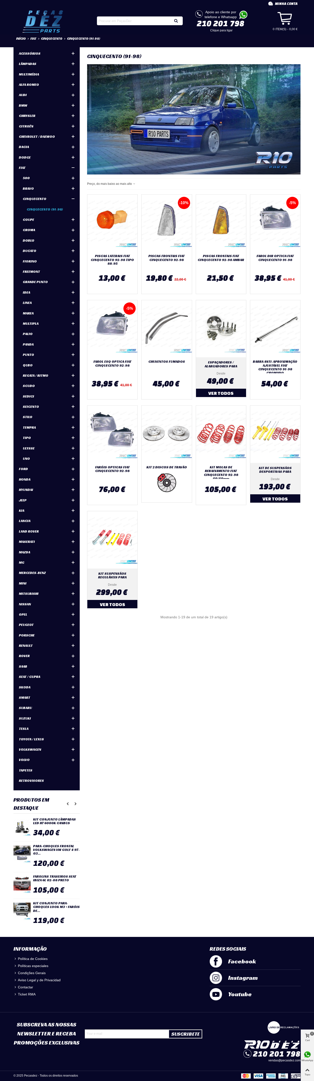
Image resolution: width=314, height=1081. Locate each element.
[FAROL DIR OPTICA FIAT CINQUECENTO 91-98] (275, 223)
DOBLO (28, 240)
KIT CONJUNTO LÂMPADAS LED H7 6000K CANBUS (54, 821)
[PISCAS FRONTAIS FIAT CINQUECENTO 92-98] (167, 223)
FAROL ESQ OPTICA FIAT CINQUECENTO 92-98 (112, 363)
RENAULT (26, 645)
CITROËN (26, 126)
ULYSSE (29, 448)
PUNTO (28, 354)
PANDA (28, 344)
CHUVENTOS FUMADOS (166, 361)
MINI (22, 583)
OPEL (23, 614)
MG (21, 562)
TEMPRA (29, 427)
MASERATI (27, 541)
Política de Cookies (33, 959)
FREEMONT (31, 271)
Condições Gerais (32, 973)
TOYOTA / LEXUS (31, 739)
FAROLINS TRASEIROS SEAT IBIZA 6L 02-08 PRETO (54, 878)
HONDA (24, 479)
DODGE (25, 157)
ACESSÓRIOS (29, 53)
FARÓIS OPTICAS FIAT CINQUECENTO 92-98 (112, 469)
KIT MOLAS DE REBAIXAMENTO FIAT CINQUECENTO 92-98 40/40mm (221, 473)
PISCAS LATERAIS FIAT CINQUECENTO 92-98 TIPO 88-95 (112, 259)
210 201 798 (220, 23)
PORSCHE (27, 635)
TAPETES (25, 770)
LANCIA (24, 521)
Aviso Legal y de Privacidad (39, 980)
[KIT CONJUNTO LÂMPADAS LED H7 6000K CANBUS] (22, 827)
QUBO (28, 365)
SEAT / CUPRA (29, 676)
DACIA (24, 147)
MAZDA (24, 552)
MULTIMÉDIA (29, 74)
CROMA (29, 230)
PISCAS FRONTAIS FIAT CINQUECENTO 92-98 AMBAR (221, 258)
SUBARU (25, 708)
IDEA (26, 292)
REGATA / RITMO (35, 375)
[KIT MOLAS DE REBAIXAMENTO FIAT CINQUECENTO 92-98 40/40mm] (221, 434)
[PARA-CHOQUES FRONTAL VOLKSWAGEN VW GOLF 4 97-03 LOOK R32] (22, 854)
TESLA (23, 728)
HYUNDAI (26, 489)
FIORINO (30, 261)
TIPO (27, 437)
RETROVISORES (31, 780)
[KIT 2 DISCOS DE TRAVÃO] (167, 434)
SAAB (23, 666)
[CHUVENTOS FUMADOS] (167, 329)
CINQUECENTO (34, 199)
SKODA (24, 687)
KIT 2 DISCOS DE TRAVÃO (166, 467)
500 (26, 178)
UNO (26, 458)
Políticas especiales (33, 966)
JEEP (22, 500)
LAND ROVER (29, 531)
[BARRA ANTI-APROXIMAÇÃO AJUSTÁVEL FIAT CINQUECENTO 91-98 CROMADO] (275, 329)
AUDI (23, 95)
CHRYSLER (27, 115)
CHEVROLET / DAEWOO (37, 136)
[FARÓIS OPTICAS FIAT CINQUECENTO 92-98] (112, 434)
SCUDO (29, 386)
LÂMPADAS (27, 64)
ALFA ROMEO (29, 84)
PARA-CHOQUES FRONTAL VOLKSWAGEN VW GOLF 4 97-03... (56, 850)
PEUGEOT (26, 624)
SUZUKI (25, 718)
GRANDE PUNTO (35, 282)
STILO (27, 417)
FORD (23, 469)
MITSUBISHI (29, 593)
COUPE (28, 219)
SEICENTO (31, 406)
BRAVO (28, 188)
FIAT (22, 167)
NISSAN (25, 604)
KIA (21, 510)
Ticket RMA (27, 994)
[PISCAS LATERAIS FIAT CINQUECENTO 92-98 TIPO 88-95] (112, 223)
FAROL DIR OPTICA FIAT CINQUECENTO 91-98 (275, 258)
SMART (24, 697)
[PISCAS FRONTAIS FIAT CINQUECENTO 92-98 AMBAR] (221, 223)
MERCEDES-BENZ (32, 573)
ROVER (24, 656)
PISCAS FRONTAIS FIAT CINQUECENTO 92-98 (166, 258)
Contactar (25, 987)
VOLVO (24, 760)
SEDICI (28, 396)
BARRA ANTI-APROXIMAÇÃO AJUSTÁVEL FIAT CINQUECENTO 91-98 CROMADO (275, 367)
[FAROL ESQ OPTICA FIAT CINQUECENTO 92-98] (112, 329)
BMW (23, 105)
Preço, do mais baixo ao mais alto (110, 184)
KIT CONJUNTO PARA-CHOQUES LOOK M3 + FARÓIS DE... (56, 907)
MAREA (28, 313)
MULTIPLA (31, 323)
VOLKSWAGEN (30, 749)
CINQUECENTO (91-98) (45, 209)
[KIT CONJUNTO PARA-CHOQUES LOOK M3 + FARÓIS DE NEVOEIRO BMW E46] (22, 911)
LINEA (27, 302)
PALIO (28, 334)
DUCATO (29, 251)
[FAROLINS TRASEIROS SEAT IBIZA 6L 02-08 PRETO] (22, 884)
